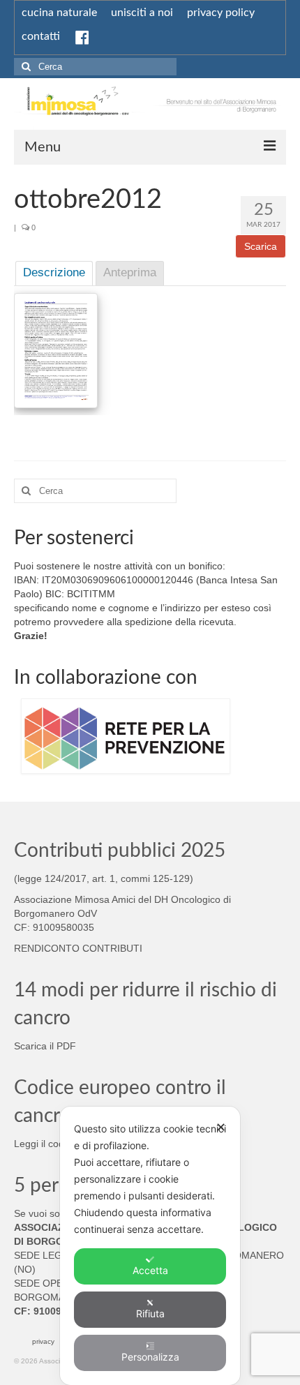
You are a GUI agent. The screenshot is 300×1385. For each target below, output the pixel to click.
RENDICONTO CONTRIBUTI (78, 948)
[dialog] (150, 1246)
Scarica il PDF (45, 1045)
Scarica (260, 246)
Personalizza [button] (150, 1357)
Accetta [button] (150, 1270)
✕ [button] (221, 1127)
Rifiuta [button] (150, 1313)
